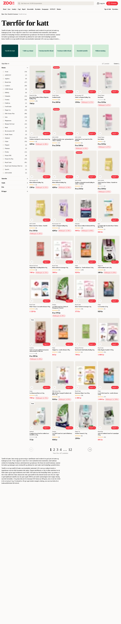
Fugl (19, 9)
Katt (9, 9)
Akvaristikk (30, 9)
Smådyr (14, 9)
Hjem (3, 14)
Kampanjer (45, 9)
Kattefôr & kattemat (13, 14)
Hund (4, 9)
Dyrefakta (115, 9)
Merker (59, 9)
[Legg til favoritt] (31, 91)
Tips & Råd (107, 9)
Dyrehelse (37, 9)
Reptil (23, 9)
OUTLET (52, 9)
